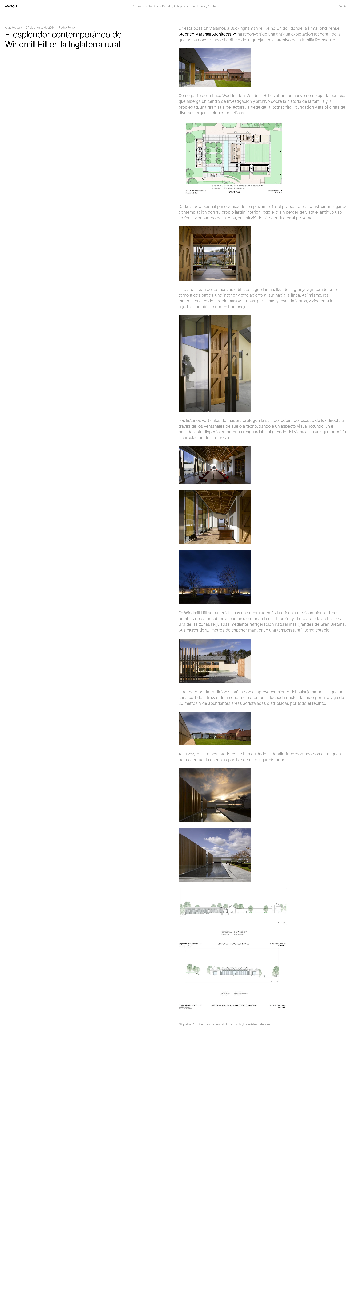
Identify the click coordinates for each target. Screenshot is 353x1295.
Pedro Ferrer (67, 27)
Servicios (154, 6)
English (343, 6)
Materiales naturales (256, 1024)
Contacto (214, 6)
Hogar (229, 1024)
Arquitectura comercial (208, 1024)
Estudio (167, 6)
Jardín (238, 1024)
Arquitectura (13, 27)
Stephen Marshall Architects (205, 34)
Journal (201, 6)
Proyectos (140, 6)
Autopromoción (184, 6)
